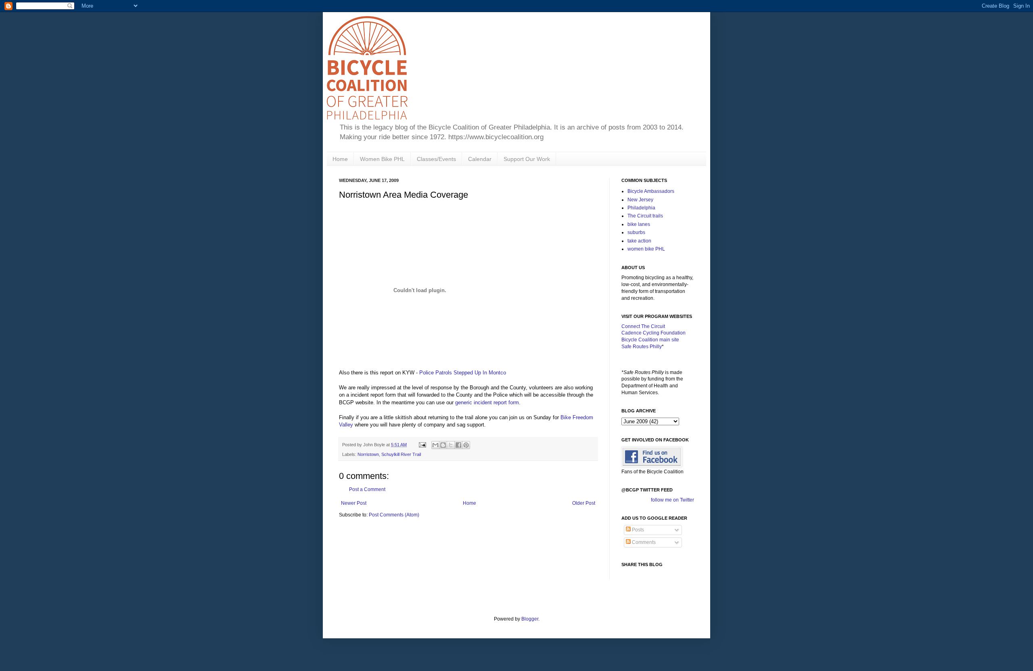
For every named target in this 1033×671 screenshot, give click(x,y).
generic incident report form (487, 402)
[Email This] (435, 445)
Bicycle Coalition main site (650, 340)
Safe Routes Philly (641, 346)
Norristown (368, 454)
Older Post (583, 503)
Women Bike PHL (382, 159)
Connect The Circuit (643, 326)
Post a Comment (367, 489)
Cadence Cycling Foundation (653, 333)
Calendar (479, 159)
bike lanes (638, 224)
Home (340, 159)
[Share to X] (451, 445)
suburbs (636, 232)
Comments (643, 542)
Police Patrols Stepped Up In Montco (462, 373)
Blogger (529, 619)
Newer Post (353, 503)
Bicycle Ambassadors (650, 191)
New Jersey (640, 200)
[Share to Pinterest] (466, 445)
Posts (637, 530)
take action (639, 241)
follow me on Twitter (672, 500)
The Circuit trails (645, 216)
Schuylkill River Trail (401, 454)
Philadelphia (641, 208)
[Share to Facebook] (458, 445)
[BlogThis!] (443, 445)
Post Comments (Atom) (394, 515)
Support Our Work (527, 159)
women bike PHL (646, 249)
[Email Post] (422, 444)
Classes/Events (436, 159)
